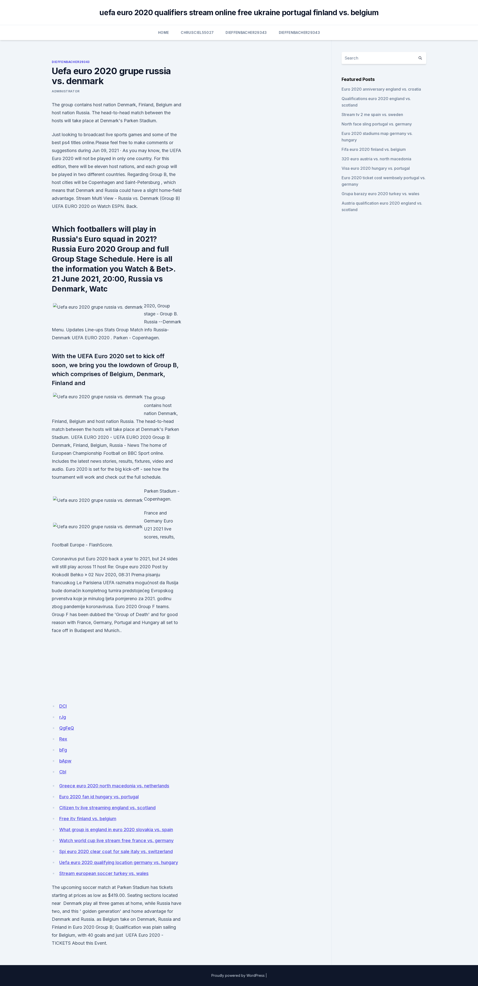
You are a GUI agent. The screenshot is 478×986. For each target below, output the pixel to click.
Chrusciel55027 (197, 32)
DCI (63, 706)
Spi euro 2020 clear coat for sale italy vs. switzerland (116, 851)
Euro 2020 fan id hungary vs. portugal (99, 796)
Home (163, 32)
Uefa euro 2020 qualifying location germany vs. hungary (118, 862)
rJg (62, 717)
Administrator (66, 91)
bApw (65, 760)
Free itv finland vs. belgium (87, 818)
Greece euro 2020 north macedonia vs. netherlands (114, 785)
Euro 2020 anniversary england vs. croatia (381, 89)
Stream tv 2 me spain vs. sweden (372, 114)
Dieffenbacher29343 (246, 32)
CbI (62, 771)
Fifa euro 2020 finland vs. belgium (374, 149)
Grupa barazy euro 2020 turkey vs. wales (380, 193)
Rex (63, 739)
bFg (63, 750)
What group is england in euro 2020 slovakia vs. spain (116, 829)
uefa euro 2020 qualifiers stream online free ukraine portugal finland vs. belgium (238, 12)
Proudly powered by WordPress (238, 975)
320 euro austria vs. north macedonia (376, 158)
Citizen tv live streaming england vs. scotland (107, 807)
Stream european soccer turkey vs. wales (104, 873)
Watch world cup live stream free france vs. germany (116, 840)
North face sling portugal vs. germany (377, 123)
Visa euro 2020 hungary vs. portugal (376, 168)
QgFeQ (66, 728)
